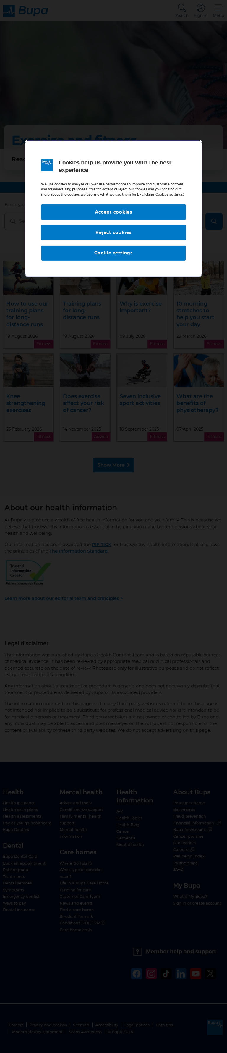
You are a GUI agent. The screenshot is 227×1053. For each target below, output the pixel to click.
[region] (113, 208)
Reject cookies (113, 232)
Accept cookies (113, 212)
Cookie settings (113, 253)
